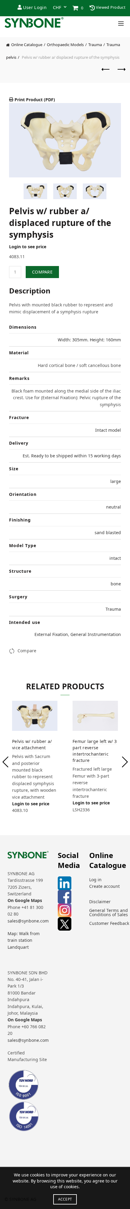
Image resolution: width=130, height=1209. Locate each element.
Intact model (108, 430)
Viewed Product (110, 7)
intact (115, 558)
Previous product (105, 72)
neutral (113, 507)
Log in (95, 879)
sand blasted (108, 532)
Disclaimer (100, 901)
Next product (120, 72)
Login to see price (27, 246)
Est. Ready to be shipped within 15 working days (72, 456)
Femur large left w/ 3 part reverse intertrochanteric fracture (95, 750)
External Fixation (51, 634)
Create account (104, 886)
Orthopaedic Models (65, 44)
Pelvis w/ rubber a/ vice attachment (32, 744)
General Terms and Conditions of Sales (108, 912)
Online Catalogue (26, 44)
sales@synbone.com (28, 921)
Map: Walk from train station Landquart (24, 940)
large (115, 481)
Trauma (95, 44)
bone (116, 584)
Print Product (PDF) (34, 99)
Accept (65, 1199)
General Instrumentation (95, 634)
